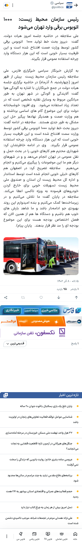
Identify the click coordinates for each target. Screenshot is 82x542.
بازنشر (74, 289)
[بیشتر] (7, 536)
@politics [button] (58, 7)
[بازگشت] (76, 5)
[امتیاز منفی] (58, 297)
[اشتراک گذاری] (5, 297)
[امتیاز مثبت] (76, 297)
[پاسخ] (41, 297)
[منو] (12, 5)
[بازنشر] (23, 297)
